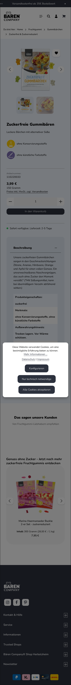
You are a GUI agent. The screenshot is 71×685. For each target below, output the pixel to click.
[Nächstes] (60, 69)
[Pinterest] (25, 602)
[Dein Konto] (56, 16)
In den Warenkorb (35, 211)
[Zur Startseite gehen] (12, 16)
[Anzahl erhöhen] (60, 201)
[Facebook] (16, 602)
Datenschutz (28, 359)
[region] (35, 79)
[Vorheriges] (10, 69)
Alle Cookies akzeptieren (36, 389)
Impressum (43, 359)
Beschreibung (22, 248)
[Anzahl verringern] (10, 201)
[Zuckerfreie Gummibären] (35, 69)
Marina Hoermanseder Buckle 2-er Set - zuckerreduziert (36, 522)
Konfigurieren (36, 368)
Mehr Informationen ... (35, 354)
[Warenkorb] (64, 16)
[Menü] (41, 16)
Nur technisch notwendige (36, 379)
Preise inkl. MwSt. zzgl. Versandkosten (27, 191)
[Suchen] (48, 16)
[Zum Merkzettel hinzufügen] (56, 53)
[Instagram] (7, 602)
